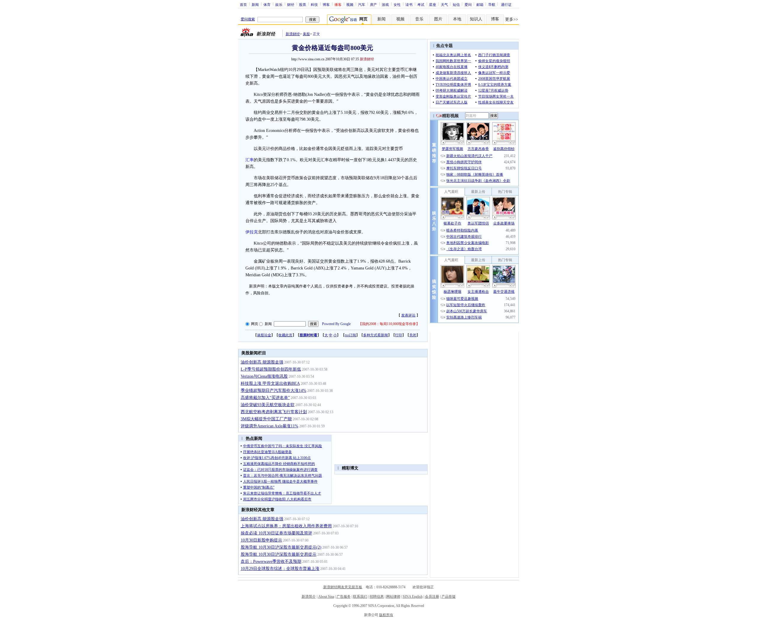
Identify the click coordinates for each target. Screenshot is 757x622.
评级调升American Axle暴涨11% (269, 426)
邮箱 (479, 4)
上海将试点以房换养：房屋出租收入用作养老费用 (286, 526)
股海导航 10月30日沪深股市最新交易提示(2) (281, 547)
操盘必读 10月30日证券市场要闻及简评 (276, 533)
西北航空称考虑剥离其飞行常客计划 (274, 412)
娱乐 (278, 4)
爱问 (468, 4)
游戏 (385, 4)
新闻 (255, 4)
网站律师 (393, 596)
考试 (420, 4)
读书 (409, 4)
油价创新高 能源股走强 (262, 362)
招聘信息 (377, 596)
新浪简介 (309, 596)
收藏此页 (285, 335)
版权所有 (386, 615)
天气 (444, 4)
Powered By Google (336, 324)
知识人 (476, 19)
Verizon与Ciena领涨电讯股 (264, 376)
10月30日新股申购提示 (261, 540)
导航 (491, 4)
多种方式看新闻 (375, 335)
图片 (438, 19)
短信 (456, 4)
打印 (398, 335)
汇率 (249, 160)
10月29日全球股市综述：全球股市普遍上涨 (280, 568)
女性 (397, 4)
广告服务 (344, 596)
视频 (349, 4)
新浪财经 (293, 34)
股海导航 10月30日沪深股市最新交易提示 (278, 554)
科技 (314, 4)
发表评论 (408, 315)
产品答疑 (448, 596)
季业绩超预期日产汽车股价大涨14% (273, 390)
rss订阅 (350, 335)
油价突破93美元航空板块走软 (268, 405)
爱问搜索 (248, 19)
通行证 (506, 4)
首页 (243, 4)
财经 (290, 4)
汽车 (361, 4)
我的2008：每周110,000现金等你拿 (389, 324)
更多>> (511, 19)
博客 (326, 4)
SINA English (413, 596)
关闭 (412, 335)
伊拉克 (251, 232)
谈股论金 (264, 335)
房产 (373, 4)
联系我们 (360, 596)
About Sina (326, 596)
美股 (306, 34)
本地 (457, 19)
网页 (254, 324)
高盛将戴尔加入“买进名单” (265, 397)
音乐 (419, 19)
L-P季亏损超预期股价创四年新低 (271, 369)
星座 (432, 4)
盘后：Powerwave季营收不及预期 (271, 561)
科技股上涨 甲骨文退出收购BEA (270, 383)
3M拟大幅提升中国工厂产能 (266, 419)
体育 (267, 4)
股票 (302, 4)
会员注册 (432, 596)
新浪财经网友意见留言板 (342, 587)
